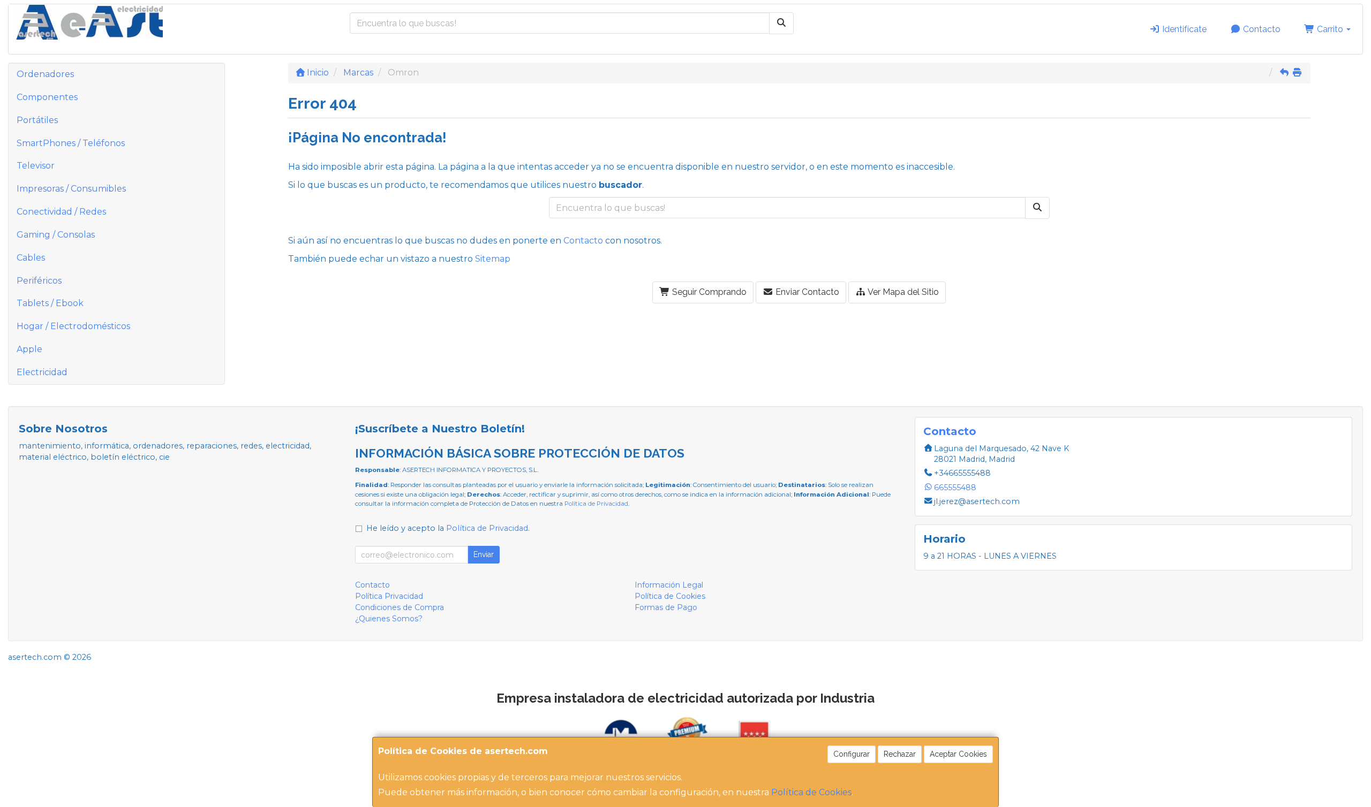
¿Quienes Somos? (389, 618)
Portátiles (37, 120)
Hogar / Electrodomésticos (73, 326)
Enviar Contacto (806, 292)
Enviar (483, 554)
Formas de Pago (666, 607)
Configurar (851, 754)
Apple (29, 349)
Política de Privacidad (596, 503)
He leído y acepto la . (448, 528)
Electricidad (42, 372)
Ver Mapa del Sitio (902, 292)
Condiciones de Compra (399, 607)
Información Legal (669, 585)
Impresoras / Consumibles (71, 189)
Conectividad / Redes (61, 212)
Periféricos (39, 281)
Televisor (36, 166)
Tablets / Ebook (50, 303)
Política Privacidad (389, 596)
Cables (31, 258)
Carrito (1330, 29)
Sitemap (492, 259)
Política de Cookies (811, 792)
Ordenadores (45, 74)
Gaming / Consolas (56, 235)
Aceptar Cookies (958, 754)
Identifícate (1183, 29)
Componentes (47, 97)
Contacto (1260, 29)
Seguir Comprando (708, 292)
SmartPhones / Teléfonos (71, 143)
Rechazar (900, 754)
